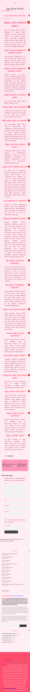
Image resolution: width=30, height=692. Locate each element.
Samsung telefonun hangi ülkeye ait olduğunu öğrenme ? (13, 584)
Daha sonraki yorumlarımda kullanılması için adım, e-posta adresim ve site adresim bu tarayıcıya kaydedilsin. (15, 521)
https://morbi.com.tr (4, 541)
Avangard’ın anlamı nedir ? (7, 577)
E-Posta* (6, 505)
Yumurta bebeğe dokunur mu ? (8, 567)
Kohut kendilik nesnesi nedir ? (7, 557)
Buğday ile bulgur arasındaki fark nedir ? (9, 563)
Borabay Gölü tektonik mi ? (7, 580)
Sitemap (12, 541)
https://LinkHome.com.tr (17, 539)
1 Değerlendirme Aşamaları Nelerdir (9, 633)
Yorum (6, 483)
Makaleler (11, 456)
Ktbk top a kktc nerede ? (6, 570)
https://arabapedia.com (5, 539)
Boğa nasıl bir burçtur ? (6, 574)
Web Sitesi (7, 511)
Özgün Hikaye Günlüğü (15, 8)
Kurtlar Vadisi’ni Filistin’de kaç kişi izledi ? (10, 553)
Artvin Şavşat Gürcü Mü (6, 637)
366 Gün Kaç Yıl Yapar (6, 642)
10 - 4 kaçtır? (8, 525)
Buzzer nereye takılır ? (6, 560)
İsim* (6, 499)
